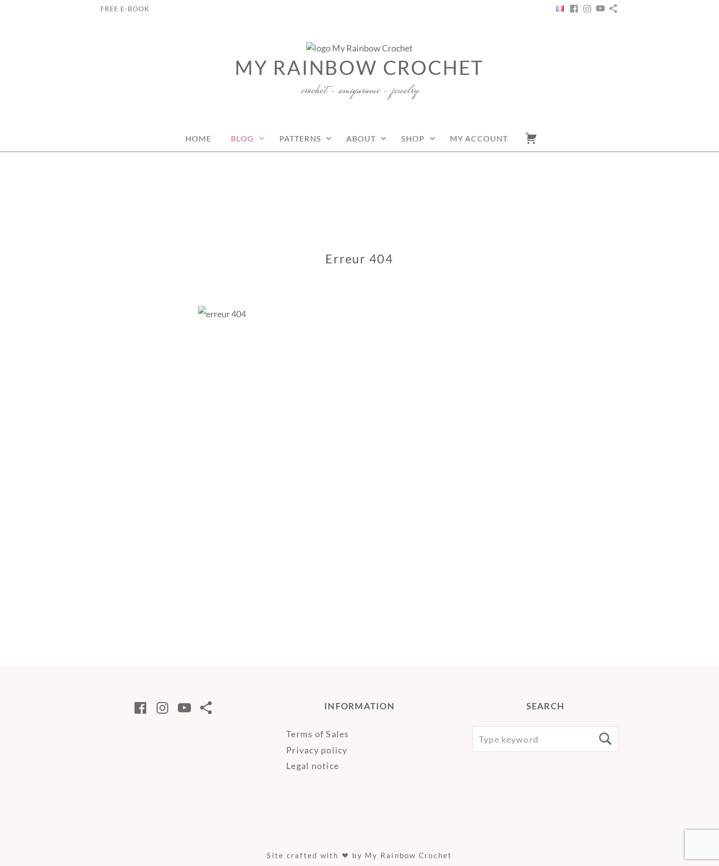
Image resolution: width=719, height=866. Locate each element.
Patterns (300, 138)
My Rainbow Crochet (359, 67)
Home (198, 138)
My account (479, 138)
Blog (242, 138)
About (361, 138)
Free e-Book (125, 8)
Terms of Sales (317, 733)
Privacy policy (317, 750)
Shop (412, 138)
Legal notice (312, 765)
